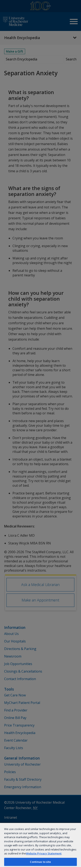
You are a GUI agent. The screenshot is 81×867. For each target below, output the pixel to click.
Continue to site (40, 862)
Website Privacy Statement (43, 853)
